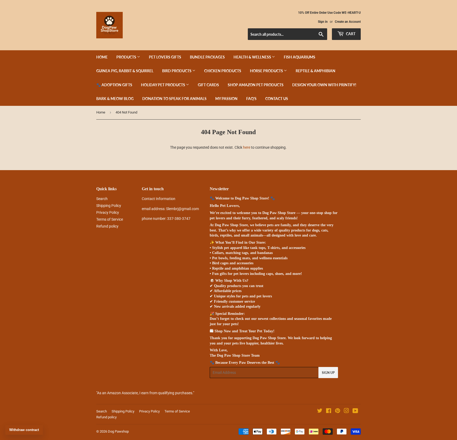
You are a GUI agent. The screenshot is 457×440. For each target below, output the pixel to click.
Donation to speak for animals (174, 98)
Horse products (267, 71)
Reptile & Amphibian (315, 71)
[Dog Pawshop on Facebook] (328, 411)
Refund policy (107, 226)
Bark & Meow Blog (115, 98)
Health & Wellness (253, 57)
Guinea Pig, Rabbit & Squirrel (124, 71)
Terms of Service (109, 219)
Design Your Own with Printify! (324, 85)
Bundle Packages (207, 57)
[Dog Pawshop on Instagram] (346, 411)
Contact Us (276, 98)
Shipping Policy (108, 205)
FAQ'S (251, 98)
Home (102, 57)
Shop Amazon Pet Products (256, 85)
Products (126, 57)
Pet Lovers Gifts (165, 57)
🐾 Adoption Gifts (114, 85)
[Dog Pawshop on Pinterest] (337, 411)
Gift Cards (208, 85)
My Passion (226, 98)
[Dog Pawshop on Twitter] (319, 411)
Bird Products (177, 71)
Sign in (323, 22)
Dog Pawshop (118, 431)
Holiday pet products (163, 85)
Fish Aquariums (299, 57)
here (246, 147)
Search (102, 199)
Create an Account (348, 22)
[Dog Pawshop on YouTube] (355, 411)
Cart (350, 33)
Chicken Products (222, 71)
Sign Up (328, 373)
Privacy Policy (107, 212)
